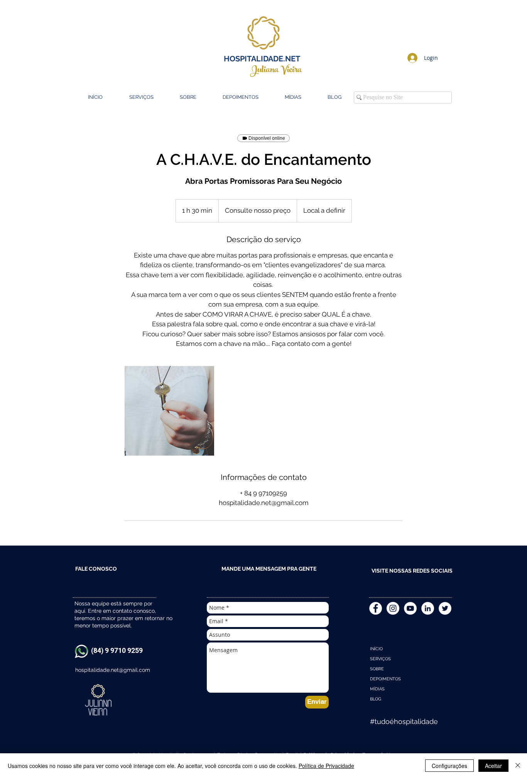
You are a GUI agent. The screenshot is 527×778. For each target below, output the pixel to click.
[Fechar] (517, 765)
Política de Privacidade (326, 766)
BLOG (375, 699)
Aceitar (493, 766)
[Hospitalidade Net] (393, 608)
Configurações (449, 766)
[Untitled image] (169, 411)
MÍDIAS (377, 689)
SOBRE (377, 668)
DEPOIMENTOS (385, 678)
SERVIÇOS (380, 658)
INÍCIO (376, 648)
